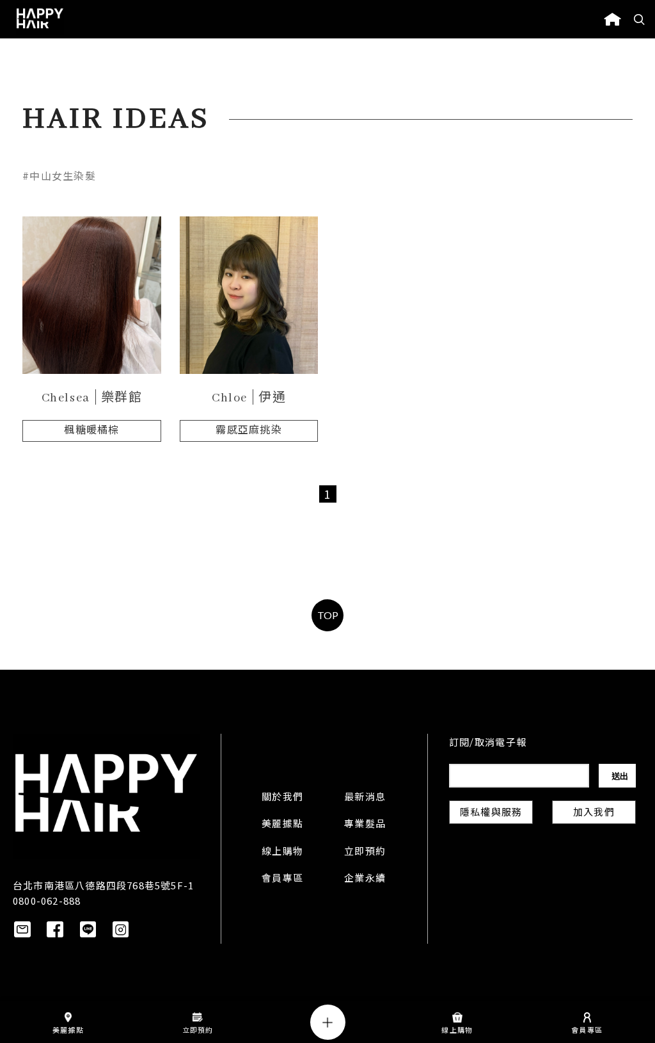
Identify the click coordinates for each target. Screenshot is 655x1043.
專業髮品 (365, 824)
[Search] (639, 19)
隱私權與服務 (491, 813)
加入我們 (594, 813)
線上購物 (282, 852)
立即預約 (365, 852)
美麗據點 (282, 824)
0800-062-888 (47, 900)
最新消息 (365, 798)
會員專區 (282, 879)
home (612, 19)
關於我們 (282, 798)
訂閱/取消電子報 (487, 743)
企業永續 (365, 879)
